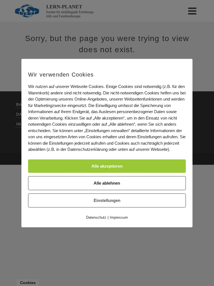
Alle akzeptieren (107, 165)
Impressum (119, 217)
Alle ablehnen (107, 182)
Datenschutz (96, 217)
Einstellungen (107, 200)
